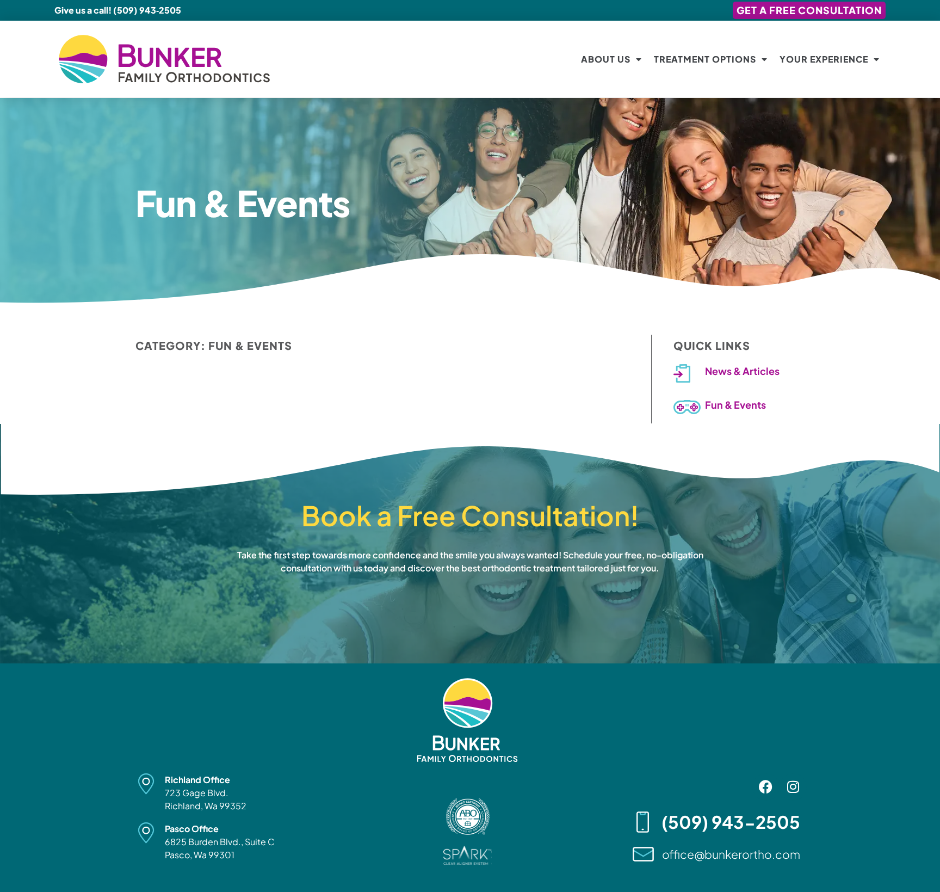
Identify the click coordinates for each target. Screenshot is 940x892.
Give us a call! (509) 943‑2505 (117, 10)
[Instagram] (793, 787)
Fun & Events (735, 404)
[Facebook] (766, 787)
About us (605, 59)
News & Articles (742, 371)
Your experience (824, 59)
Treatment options (705, 59)
